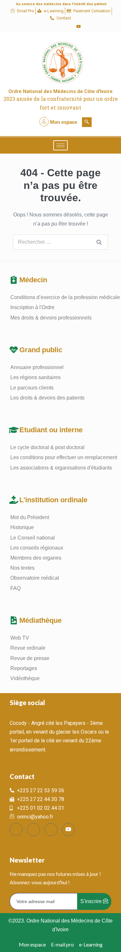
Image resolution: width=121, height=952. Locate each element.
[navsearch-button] (87, 122)
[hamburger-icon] (60, 145)
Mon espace (63, 122)
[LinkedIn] (68, 26)
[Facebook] (46, 26)
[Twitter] (57, 26)
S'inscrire (91, 901)
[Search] (99, 242)
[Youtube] (79, 26)
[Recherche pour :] (60, 242)
